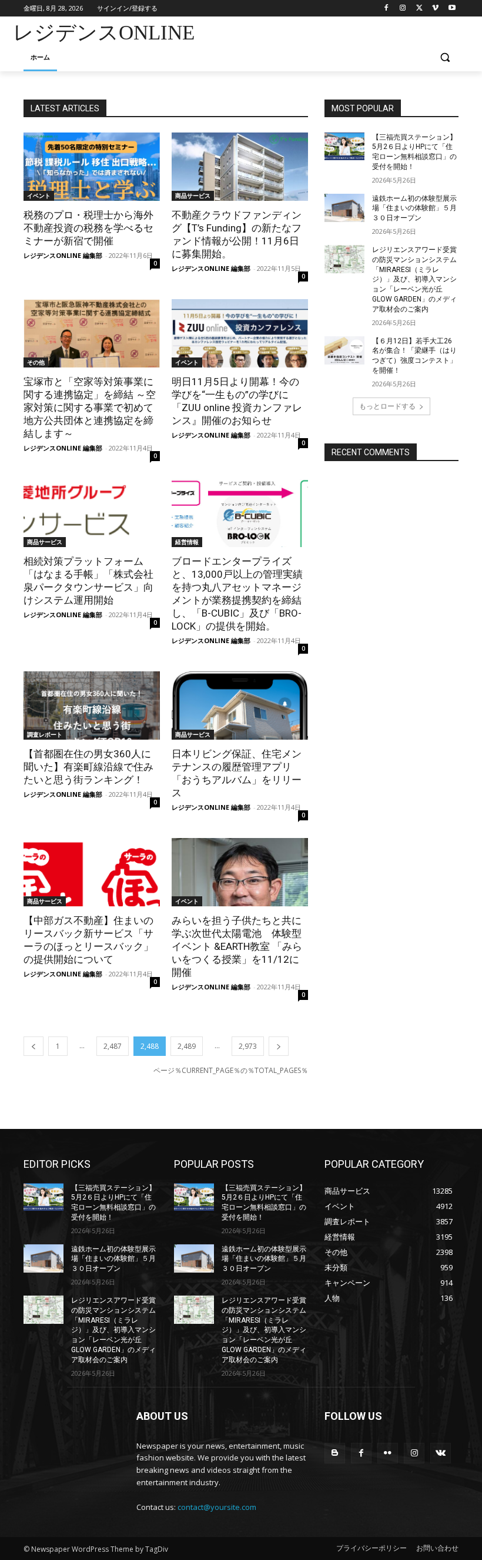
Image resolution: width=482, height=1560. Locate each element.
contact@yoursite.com (217, 1507)
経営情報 (187, 542)
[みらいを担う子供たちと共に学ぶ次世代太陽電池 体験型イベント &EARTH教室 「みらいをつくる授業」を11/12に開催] (240, 872)
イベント (39, 195)
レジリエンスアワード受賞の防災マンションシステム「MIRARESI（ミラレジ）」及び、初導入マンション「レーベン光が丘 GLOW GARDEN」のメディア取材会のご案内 (414, 279)
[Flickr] (387, 1453)
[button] (444, 57)
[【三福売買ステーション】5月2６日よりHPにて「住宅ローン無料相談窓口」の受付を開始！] (344, 147)
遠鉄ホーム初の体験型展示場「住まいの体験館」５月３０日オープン (414, 208)
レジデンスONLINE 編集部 (63, 255)
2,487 (112, 1046)
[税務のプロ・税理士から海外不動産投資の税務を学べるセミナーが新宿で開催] (92, 167)
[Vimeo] (435, 8)
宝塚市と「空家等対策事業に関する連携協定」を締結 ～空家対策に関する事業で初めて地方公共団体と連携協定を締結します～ (90, 407)
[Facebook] (386, 8)
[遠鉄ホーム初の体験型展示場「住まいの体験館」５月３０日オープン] (344, 208)
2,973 (248, 1046)
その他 (36, 362)
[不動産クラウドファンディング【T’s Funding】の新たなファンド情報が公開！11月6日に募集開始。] (240, 167)
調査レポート (44, 734)
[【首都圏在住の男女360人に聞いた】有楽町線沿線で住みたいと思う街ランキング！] (92, 705)
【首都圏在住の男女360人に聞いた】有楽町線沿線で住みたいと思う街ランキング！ (88, 767)
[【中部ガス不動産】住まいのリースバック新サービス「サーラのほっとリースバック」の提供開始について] (92, 872)
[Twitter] (419, 8)
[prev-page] (33, 1046)
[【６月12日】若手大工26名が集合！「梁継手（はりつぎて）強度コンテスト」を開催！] (344, 350)
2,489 (187, 1046)
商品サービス (192, 195)
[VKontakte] (440, 1453)
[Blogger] (334, 1453)
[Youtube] (451, 8)
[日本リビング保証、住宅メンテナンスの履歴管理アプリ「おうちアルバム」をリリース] (240, 705)
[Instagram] (403, 8)
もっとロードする (387, 406)
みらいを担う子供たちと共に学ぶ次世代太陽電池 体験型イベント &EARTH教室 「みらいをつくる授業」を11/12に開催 (237, 946)
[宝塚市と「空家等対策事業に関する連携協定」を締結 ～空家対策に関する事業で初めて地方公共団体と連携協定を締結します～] (92, 333)
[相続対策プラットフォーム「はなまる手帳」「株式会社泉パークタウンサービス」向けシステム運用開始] (92, 513)
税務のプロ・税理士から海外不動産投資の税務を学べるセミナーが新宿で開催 (88, 228)
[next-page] (279, 1046)
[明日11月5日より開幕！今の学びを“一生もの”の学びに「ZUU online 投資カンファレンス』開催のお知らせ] (240, 333)
